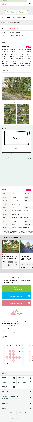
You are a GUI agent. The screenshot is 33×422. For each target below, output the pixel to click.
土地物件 (4, 382)
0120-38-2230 (12, 325)
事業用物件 (4, 387)
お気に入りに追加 (22, 12)
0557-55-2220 (7, 323)
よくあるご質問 (8, 412)
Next (29, 89)
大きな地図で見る (26, 158)
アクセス (21, 321)
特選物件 (4, 377)
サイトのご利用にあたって (25, 412)
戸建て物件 (21, 377)
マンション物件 (22, 382)
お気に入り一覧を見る (10, 12)
